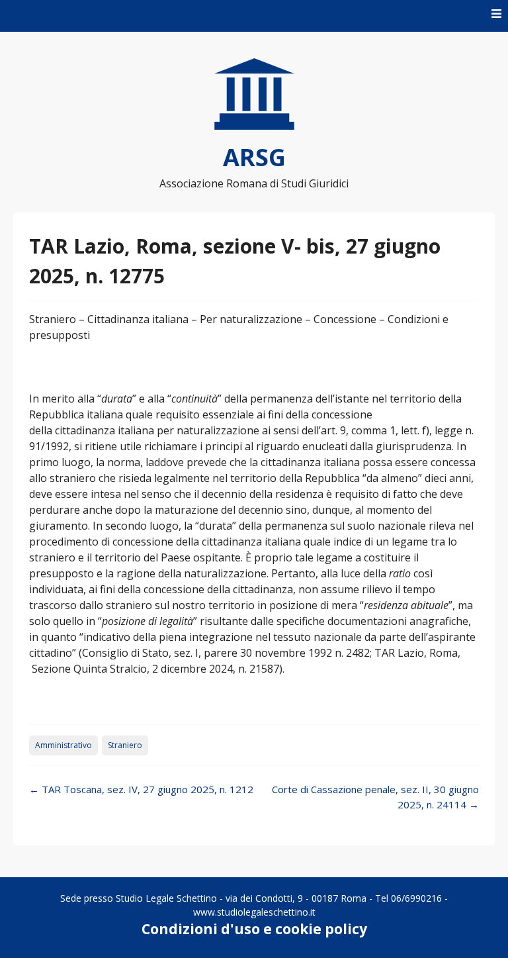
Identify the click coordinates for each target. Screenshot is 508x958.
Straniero (125, 745)
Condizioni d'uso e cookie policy (254, 929)
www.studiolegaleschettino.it (254, 912)
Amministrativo (63, 745)
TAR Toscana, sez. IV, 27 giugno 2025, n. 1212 (141, 789)
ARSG (254, 157)
